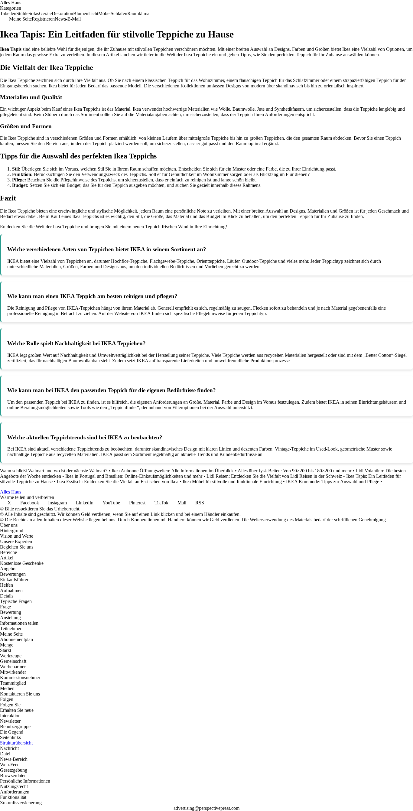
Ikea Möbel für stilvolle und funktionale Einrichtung (232, 481)
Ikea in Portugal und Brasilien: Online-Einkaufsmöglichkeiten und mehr (133, 476)
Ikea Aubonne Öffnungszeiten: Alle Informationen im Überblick (173, 470)
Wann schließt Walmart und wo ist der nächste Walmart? (53, 470)
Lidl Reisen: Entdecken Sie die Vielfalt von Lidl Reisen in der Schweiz (274, 476)
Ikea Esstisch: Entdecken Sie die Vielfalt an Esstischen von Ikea (117, 481)
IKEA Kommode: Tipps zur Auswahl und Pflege (332, 481)
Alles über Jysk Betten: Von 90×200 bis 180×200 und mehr (294, 470)
